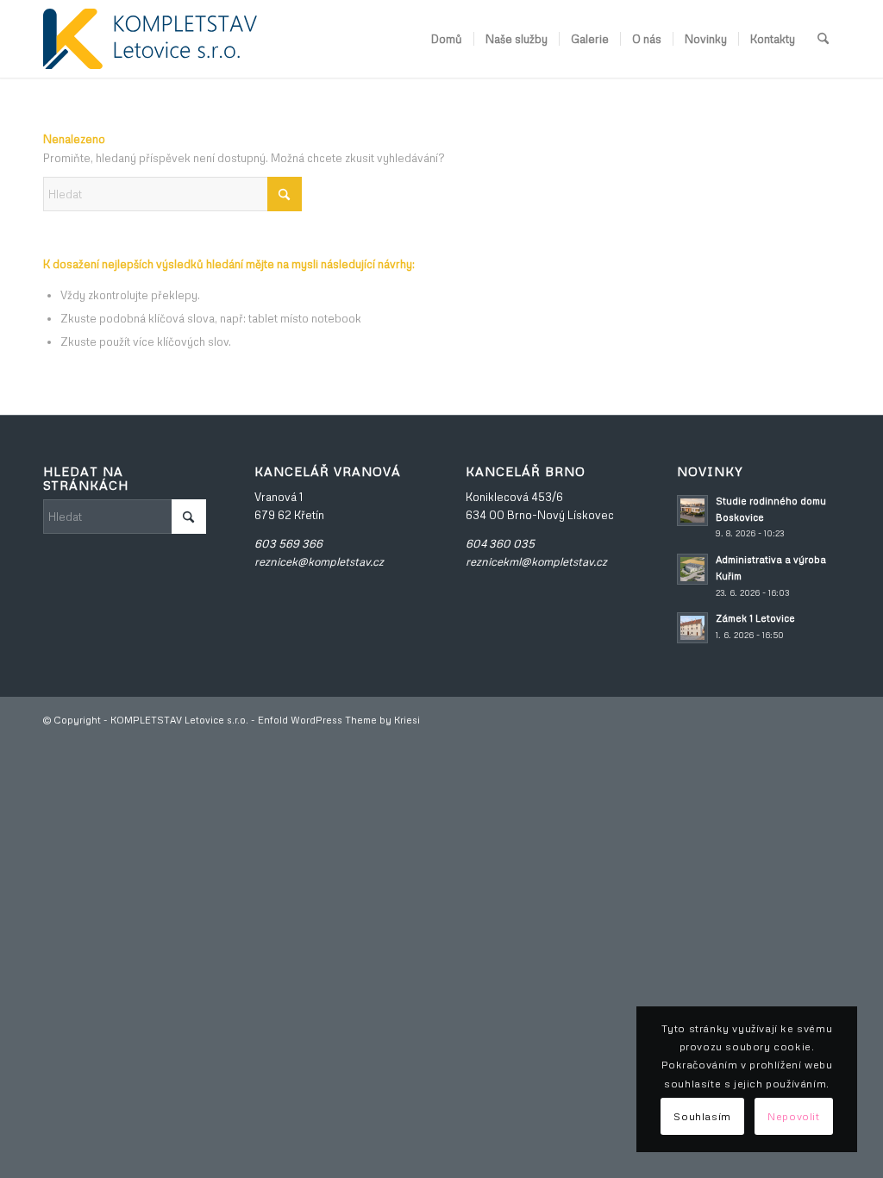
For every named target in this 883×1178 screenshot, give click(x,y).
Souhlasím (701, 1116)
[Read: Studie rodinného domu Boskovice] (692, 510)
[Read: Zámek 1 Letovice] (692, 627)
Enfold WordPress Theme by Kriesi (339, 719)
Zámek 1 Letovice (755, 617)
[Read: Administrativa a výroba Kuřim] (692, 569)
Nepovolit (793, 1116)
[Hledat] (823, 39)
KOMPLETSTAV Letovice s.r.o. (179, 719)
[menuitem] (446, 39)
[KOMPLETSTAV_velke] (150, 39)
